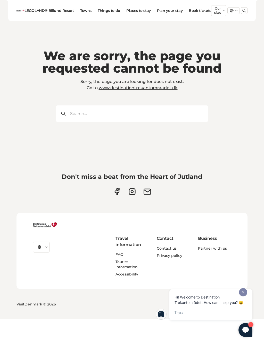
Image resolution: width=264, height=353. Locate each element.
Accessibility (127, 274)
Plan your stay (170, 10)
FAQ (119, 254)
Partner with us (212, 248)
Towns (86, 10)
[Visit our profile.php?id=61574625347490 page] (116, 191)
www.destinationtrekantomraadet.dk (138, 87)
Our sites (217, 10)
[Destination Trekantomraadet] (45, 225)
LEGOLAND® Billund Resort (49, 10)
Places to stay (138, 10)
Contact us (167, 248)
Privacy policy (169, 255)
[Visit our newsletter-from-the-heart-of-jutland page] (147, 191)
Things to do (109, 10)
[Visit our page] (132, 191)
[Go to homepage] (20, 10)
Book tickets (200, 10)
